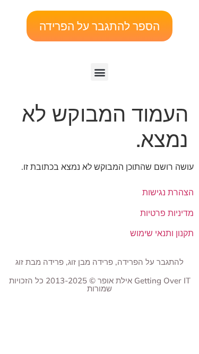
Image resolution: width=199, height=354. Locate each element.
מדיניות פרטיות (167, 213)
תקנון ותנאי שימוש (162, 233)
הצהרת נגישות (168, 192)
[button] (99, 72)
